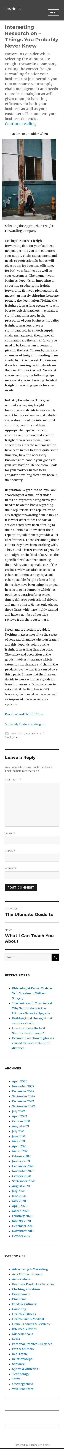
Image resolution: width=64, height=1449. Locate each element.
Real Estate (20, 1354)
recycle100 (16, 733)
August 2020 (21, 1186)
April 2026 (19, 1081)
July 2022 (18, 1111)
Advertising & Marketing (30, 1269)
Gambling (19, 1309)
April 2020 (19, 1206)
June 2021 (18, 1136)
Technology (20, 1374)
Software (18, 1364)
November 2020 (23, 1171)
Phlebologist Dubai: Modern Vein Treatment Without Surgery (32, 993)
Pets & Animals (23, 1349)
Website (11, 868)
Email (10, 850)
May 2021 (18, 1141)
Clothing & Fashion (26, 1289)
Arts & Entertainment (27, 1274)
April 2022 (19, 1116)
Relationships (22, 1359)
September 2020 (23, 1181)
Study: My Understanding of (24, 724)
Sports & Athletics (25, 1369)
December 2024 (23, 1091)
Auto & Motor (21, 1279)
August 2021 (20, 1126)
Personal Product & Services (32, 1344)
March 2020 (20, 1211)
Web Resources (23, 1389)
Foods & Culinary (24, 1304)
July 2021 (18, 1131)
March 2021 (20, 1151)
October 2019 (21, 1236)
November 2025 (23, 1086)
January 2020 (21, 1221)
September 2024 (23, 1096)
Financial (19, 1299)
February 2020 (22, 1216)
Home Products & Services (31, 1324)
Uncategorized (22, 1384)
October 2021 (21, 1121)
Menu (53, 12)
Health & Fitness (24, 1314)
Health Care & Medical (28, 1319)
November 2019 (23, 1231)
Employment (12, 737)
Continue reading (20, 124)
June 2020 (19, 1196)
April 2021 (19, 1146)
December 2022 (23, 1101)
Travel (17, 1379)
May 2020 (19, 1201)
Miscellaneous (22, 1334)
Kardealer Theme (39, 1445)
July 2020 (18, 1191)
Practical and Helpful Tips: (24, 714)
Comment (13, 779)
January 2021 (21, 1161)
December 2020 (23, 1166)
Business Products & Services (33, 1284)
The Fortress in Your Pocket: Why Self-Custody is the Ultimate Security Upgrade (32, 1008)
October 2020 (21, 1176)
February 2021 (22, 1156)
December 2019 (22, 1226)
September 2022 (23, 1106)
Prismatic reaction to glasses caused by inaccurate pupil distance (33, 1043)
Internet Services (24, 1329)
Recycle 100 (13, 9)
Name (10, 833)
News (16, 1339)
